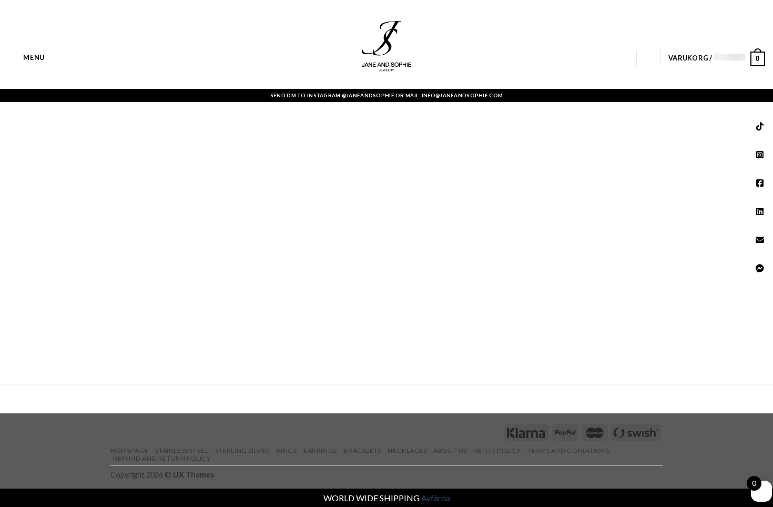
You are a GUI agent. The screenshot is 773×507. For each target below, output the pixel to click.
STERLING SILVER (242, 450)
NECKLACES (407, 450)
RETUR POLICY (497, 450)
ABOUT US (450, 450)
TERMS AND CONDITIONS (568, 450)
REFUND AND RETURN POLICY (162, 458)
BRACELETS (362, 450)
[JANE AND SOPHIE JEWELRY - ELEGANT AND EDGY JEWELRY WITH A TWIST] (387, 44)
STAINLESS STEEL (181, 450)
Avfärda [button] (435, 498)
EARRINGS (320, 450)
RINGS (287, 450)
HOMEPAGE (129, 450)
